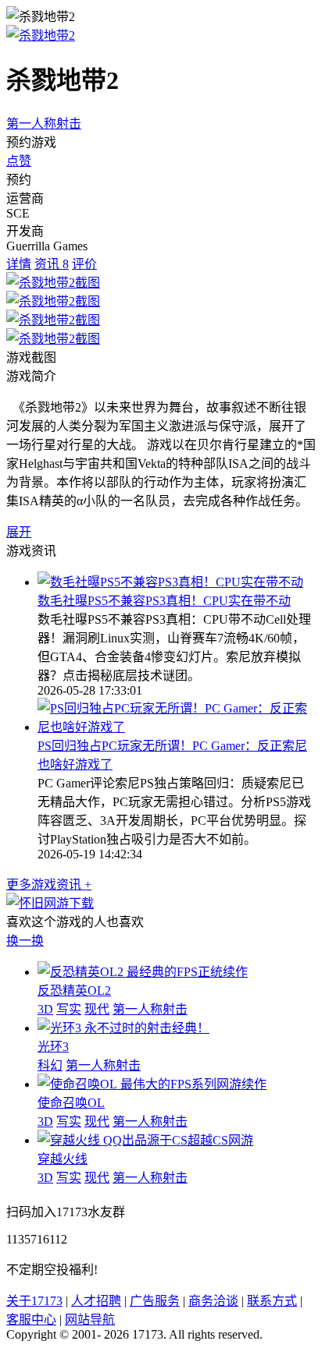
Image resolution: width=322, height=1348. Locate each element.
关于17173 (34, 1300)
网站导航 (90, 1319)
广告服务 (155, 1300)
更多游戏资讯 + (48, 884)
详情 (18, 264)
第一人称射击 (43, 123)
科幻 (50, 1065)
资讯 (51, 264)
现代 (96, 1009)
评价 (84, 264)
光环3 (53, 1046)
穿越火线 (63, 1159)
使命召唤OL (71, 1102)
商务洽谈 (213, 1300)
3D (45, 1009)
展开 (18, 532)
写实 (68, 1009)
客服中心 (31, 1319)
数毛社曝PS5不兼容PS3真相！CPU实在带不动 (164, 600)
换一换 (25, 940)
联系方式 (272, 1300)
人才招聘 (96, 1300)
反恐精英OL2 (74, 990)
